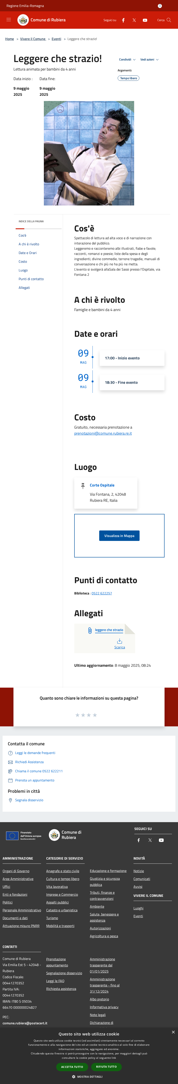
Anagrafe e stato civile (62, 871)
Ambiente (97, 906)
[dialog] (89, 1056)
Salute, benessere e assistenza (104, 917)
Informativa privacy (104, 1007)
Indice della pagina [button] (31, 221)
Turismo (52, 918)
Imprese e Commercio (62, 894)
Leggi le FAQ (55, 980)
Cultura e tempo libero (62, 878)
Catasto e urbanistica (61, 910)
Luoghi (138, 908)
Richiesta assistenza (61, 988)
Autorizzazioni (100, 928)
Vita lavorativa (57, 886)
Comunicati (142, 878)
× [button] (173, 1032)
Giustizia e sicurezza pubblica (105, 881)
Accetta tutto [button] (72, 1067)
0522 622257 (102, 593)
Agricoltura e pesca (104, 936)
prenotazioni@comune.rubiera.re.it (103, 433)
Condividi (125, 59)
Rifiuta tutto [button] (106, 1067)
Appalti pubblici (57, 902)
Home (9, 38)
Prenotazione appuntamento (57, 962)
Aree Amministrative (18, 878)
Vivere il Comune (33, 38)
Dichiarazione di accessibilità (101, 1025)
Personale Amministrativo (22, 910)
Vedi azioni (147, 59)
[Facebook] (121, 20)
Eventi (56, 38)
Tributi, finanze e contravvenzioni (102, 895)
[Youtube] (143, 20)
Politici (8, 902)
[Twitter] (132, 20)
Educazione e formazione (108, 870)
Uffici (6, 886)
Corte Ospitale (102, 485)
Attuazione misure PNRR (21, 925)
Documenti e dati (15, 918)
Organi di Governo (16, 871)
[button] (88, 1076)
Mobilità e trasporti (60, 925)
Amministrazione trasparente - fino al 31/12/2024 (105, 985)
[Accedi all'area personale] (159, 6)
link (114, 1058)
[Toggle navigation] (8, 19)
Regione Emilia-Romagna (25, 5)
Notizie (139, 871)
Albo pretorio (99, 999)
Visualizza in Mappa (119, 535)
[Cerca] (168, 20)
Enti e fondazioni (15, 894)
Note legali (98, 1014)
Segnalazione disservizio (64, 973)
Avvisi (138, 886)
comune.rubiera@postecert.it (25, 1023)
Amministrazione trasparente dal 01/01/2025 (102, 965)
